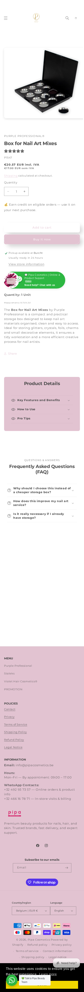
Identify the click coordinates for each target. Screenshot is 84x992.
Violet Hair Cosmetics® (20, 681)
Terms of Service (15, 724)
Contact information (57, 951)
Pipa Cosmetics (39, 939)
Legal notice (58, 957)
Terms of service (27, 951)
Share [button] (12, 353)
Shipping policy (33, 957)
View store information (26, 264)
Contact (9, 709)
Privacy (9, 716)
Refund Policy (14, 739)
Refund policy (37, 944)
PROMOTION (13, 689)
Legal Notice (13, 747)
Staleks (9, 673)
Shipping (11, 175)
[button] (6, 18)
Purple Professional (18, 665)
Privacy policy (62, 944)
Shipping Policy (15, 732)
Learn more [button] (48, 974)
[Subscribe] (66, 868)
